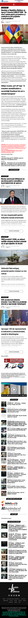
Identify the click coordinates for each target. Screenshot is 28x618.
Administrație (5, 600)
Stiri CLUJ (16, 613)
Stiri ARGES (15, 612)
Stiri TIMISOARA (20, 615)
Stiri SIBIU (14, 615)
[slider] (13, 395)
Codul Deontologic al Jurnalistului (13, 599)
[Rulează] (3, 395)
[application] (14, 389)
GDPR (19, 602)
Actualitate (23, 599)
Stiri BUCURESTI (10, 613)
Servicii (15, 602)
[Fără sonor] (23, 395)
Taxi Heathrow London (6, 518)
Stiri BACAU (20, 612)
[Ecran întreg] (25, 395)
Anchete (24, 600)
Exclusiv (19, 600)
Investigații (11, 602)
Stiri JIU (12, 614)
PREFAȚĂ (4, 599)
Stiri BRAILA (16, 616)
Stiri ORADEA (8, 615)
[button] (14, 389)
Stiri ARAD (9, 612)
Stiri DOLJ (21, 613)
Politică (11, 600)
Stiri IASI (8, 614)
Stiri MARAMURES (19, 614)
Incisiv (7, 22)
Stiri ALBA (5, 612)
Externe (15, 600)
